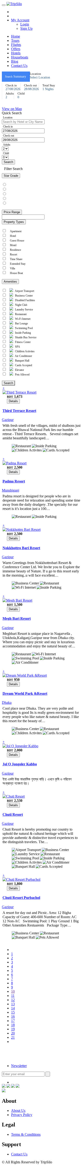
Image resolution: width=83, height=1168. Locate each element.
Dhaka (7, 703)
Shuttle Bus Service (25, 337)
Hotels (16, 53)
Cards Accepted (23, 365)
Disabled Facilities (24, 300)
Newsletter (19, 1066)
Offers (15, 49)
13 (13, 1004)
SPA (17, 346)
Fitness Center (22, 342)
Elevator (19, 370)
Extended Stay (17, 263)
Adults (6, 144)
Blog (14, 61)
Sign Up (26, 28)
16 (13, 1016)
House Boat (16, 273)
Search (8, 162)
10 (13, 991)
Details (13, 401)
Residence (15, 249)
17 (13, 1021)
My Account (20, 20)
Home (15, 36)
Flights (16, 45)
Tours (15, 40)
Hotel (12, 236)
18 (13, 1025)
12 (13, 1000)
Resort (13, 254)
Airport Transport (24, 291)
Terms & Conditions (26, 1134)
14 (13, 1008)
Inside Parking (22, 332)
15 (13, 1012)
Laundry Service (23, 309)
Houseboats (19, 57)
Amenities (10, 281)
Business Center (23, 295)
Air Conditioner (23, 356)
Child (6, 153)
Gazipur (8, 420)
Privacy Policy (21, 1115)
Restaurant (20, 314)
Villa (12, 268)
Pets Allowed (22, 374)
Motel (12, 245)
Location (7, 117)
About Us (18, 1111)
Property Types (14, 222)
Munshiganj (11, 490)
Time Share (15, 259)
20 (13, 1033)
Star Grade (11, 175)
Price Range (12, 212)
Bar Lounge (21, 323)
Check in (8, 126)
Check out (8, 135)
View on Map (12, 109)
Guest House (16, 240)
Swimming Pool (23, 328)
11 (13, 996)
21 (13, 1037)
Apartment (15, 231)
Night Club (20, 305)
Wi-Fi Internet (22, 318)
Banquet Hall (21, 360)
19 (13, 1029)
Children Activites (24, 351)
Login (24, 24)
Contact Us (19, 66)
